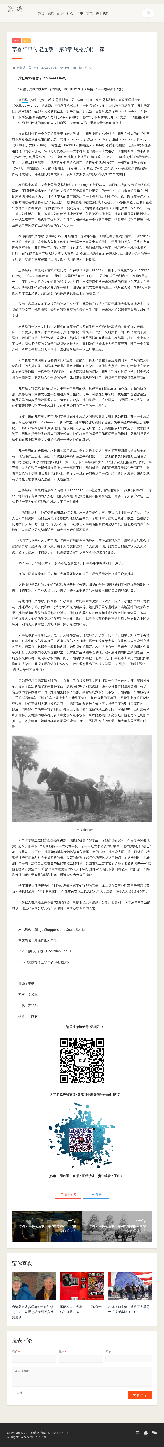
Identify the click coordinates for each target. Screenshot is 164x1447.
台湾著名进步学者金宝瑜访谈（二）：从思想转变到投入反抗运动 (33, 1312)
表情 (19, 1393)
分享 (98, 1194)
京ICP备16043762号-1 (54, 1433)
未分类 (21, 67)
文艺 (89, 13)
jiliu (79, 67)
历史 (79, 13)
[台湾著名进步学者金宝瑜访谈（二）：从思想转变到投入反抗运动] (34, 1287)
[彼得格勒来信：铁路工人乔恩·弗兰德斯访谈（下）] (130, 1287)
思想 (51, 13)
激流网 (35, 1433)
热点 (41, 13)
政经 (60, 13)
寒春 (16, 40)
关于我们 (102, 13)
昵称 (16, 1351)
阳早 (26, 40)
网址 (108, 1351)
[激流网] (15, 8)
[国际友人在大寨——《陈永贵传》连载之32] (82, 1287)
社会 (70, 13)
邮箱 (62, 1351)
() (70, 1194)
